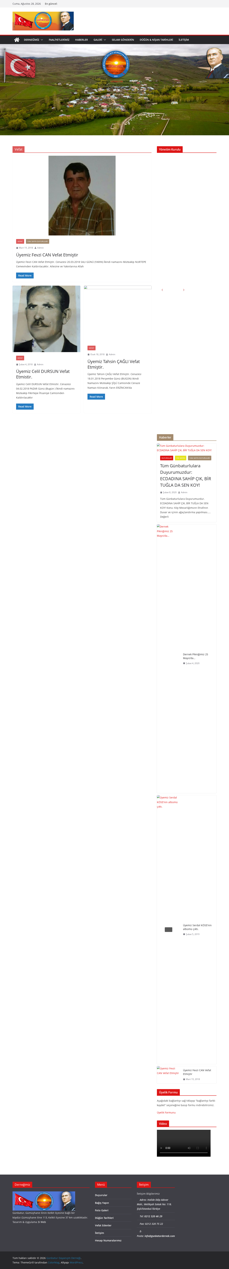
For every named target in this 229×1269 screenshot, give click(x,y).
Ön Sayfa (180, 458)
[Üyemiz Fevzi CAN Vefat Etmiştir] (82, 195)
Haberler (81, 39)
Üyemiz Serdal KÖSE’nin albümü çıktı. (197, 927)
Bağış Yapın (102, 1202)
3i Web (42, 1222)
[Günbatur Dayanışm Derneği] (17, 39)
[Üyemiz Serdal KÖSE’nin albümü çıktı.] (168, 929)
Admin (40, 247)
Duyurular (167, 458)
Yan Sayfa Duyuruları (37, 241)
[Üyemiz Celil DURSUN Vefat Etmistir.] (46, 319)
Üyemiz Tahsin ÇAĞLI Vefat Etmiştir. (113, 364)
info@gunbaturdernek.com (160, 1236)
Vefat (20, 241)
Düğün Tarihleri (104, 1218)
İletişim (184, 39)
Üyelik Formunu (166, 1112)
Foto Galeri (101, 1210)
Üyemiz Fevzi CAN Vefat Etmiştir (47, 255)
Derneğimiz (31, 39)
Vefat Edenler (103, 1225)
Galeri (98, 39)
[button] (41, 39)
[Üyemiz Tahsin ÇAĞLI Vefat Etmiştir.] (118, 314)
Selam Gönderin (123, 39)
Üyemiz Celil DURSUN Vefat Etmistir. (43, 374)
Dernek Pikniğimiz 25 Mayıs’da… (195, 656)
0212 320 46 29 (153, 1216)
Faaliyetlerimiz (59, 39)
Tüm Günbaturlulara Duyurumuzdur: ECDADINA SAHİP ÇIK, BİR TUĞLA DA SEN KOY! (185, 475)
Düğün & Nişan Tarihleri (156, 39)
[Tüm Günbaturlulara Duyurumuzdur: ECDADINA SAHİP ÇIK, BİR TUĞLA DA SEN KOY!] (186, 447)
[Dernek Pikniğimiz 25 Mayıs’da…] (168, 658)
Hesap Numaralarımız (108, 1240)
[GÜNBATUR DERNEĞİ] (44, 1193)
